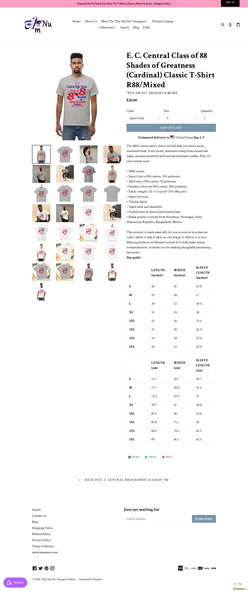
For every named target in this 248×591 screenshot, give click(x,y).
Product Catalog (164, 21)
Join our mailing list (141, 509)
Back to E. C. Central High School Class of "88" (126, 480)
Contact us (39, 516)
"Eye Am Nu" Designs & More (58, 579)
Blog (136, 27)
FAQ (146, 27)
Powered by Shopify (90, 579)
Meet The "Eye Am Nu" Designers (125, 21)
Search (124, 27)
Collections (108, 27)
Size (166, 111)
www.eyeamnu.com (45, 552)
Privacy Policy (41, 540)
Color (130, 111)
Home (77, 21)
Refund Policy (41, 534)
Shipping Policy (42, 528)
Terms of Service (43, 546)
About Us (91, 21)
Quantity (207, 111)
